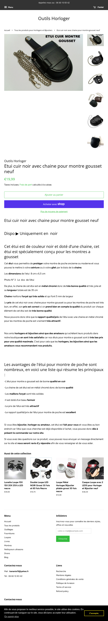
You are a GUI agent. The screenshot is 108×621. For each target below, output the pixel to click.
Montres (8, 545)
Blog (6, 557)
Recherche (61, 571)
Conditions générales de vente (70, 579)
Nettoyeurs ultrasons (13, 549)
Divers (7, 553)
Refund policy (62, 591)
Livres (7, 541)
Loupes (7, 537)
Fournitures (9, 533)
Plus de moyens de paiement (54, 211)
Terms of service (63, 587)
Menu (10, 7)
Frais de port (26, 184)
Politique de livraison (65, 583)
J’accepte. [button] (94, 613)
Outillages (8, 529)
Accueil (7, 30)
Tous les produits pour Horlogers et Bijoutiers (33, 30)
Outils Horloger (54, 18)
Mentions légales (63, 575)
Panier (100, 7)
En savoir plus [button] (11, 616)
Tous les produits (12, 525)
